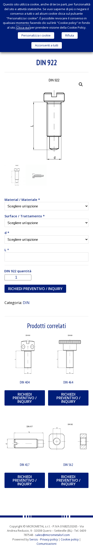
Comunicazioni (46, 544)
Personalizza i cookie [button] (36, 35)
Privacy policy (49, 539)
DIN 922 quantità (17, 271)
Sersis (33, 539)
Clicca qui (22, 27)
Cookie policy (70, 539)
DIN (26, 302)
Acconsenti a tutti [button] (46, 45)
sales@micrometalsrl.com (52, 535)
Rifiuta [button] (69, 35)
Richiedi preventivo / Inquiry (35, 288)
